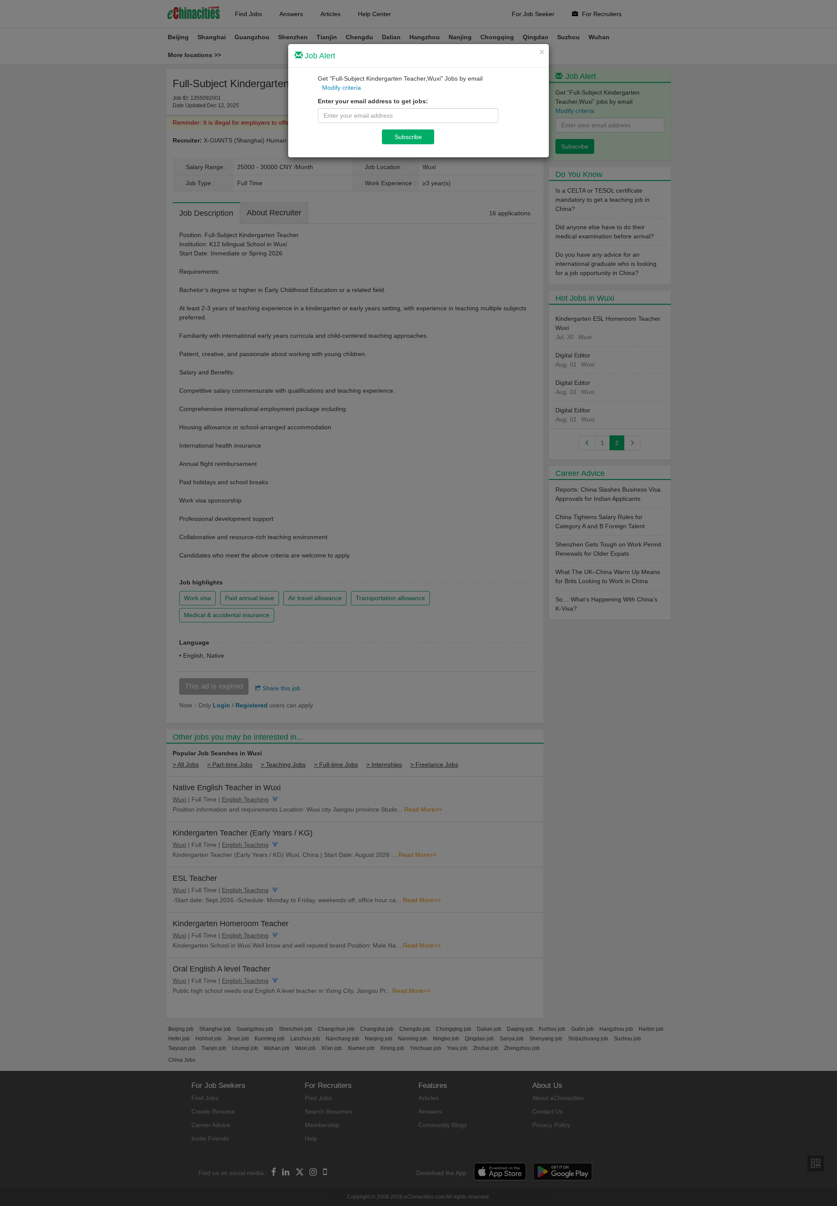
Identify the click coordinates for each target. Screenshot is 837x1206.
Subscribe (408, 136)
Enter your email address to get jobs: (373, 101)
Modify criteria (341, 87)
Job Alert (319, 55)
